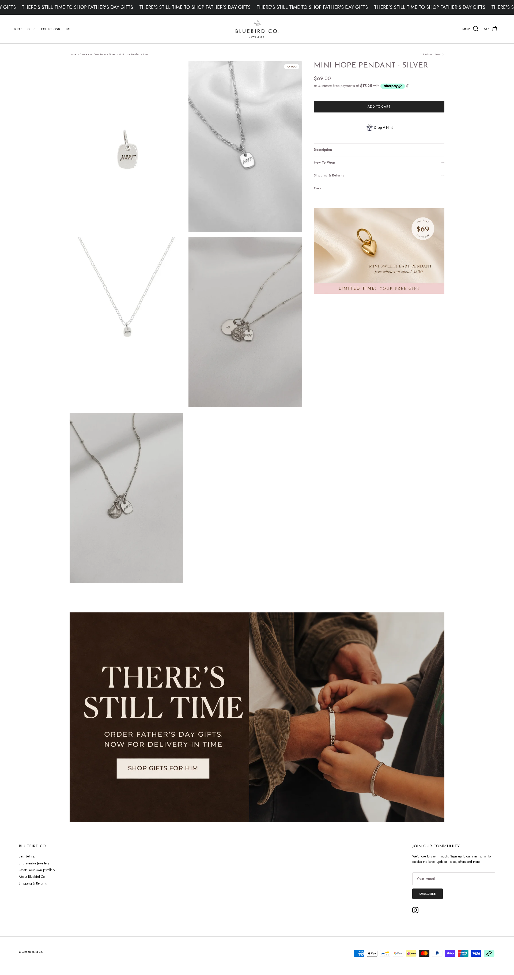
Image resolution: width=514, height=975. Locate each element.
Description (323, 149)
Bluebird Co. (35, 952)
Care (318, 188)
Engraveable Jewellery (34, 863)
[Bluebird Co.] (257, 29)
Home (73, 54)
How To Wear (324, 162)
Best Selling (27, 856)
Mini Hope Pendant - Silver (134, 54)
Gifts (31, 29)
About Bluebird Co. (32, 876)
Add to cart (379, 106)
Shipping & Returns (329, 175)
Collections (50, 29)
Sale (69, 29)
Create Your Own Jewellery (37, 870)
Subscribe (427, 893)
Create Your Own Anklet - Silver (97, 54)
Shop (17, 29)
